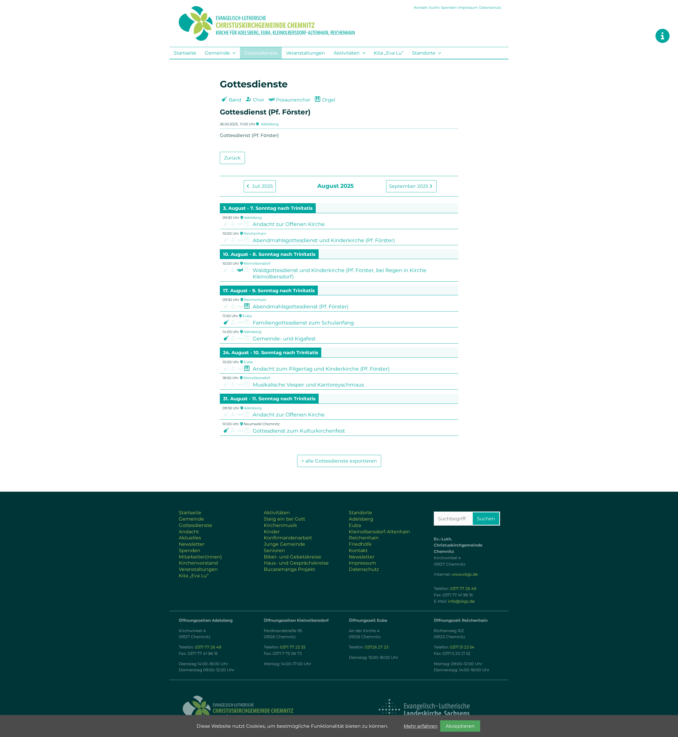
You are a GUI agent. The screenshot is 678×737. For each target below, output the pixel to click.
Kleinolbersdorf (257, 263)
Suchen (486, 518)
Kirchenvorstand (198, 563)
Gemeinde (217, 53)
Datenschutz (490, 7)
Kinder (272, 531)
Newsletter (191, 544)
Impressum (468, 7)
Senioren (274, 550)
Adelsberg (270, 124)
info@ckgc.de (461, 601)
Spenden (449, 7)
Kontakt (421, 7)
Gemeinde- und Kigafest (284, 338)
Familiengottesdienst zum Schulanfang (303, 322)
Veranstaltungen (305, 53)
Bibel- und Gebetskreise (292, 557)
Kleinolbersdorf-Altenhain (379, 531)
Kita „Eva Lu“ (389, 53)
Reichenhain (255, 233)
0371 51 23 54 (462, 647)
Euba (247, 316)
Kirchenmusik (280, 525)
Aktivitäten (347, 53)
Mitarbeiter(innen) (200, 557)
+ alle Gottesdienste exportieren (339, 461)
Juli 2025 (262, 186)
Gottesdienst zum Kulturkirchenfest (299, 431)
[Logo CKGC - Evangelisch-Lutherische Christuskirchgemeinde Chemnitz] (254, 710)
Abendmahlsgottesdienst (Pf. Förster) (301, 306)
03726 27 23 (376, 647)
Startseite (185, 53)
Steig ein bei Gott (284, 519)
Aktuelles (190, 537)
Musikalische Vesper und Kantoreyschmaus (308, 384)
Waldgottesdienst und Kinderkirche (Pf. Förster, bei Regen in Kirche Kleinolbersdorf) (339, 273)
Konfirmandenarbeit (288, 537)
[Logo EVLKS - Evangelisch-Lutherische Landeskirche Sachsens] (424, 709)
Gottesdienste (261, 53)
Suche (434, 7)
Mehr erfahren (421, 726)
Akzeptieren (460, 726)
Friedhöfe (360, 544)
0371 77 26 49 (463, 588)
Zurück (232, 158)
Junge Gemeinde (284, 544)
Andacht (189, 531)
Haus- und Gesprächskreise (296, 563)
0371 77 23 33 (292, 647)
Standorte (423, 53)
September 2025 (409, 186)
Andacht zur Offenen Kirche (289, 224)
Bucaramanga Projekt (289, 569)
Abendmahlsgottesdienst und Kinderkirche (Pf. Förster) (324, 240)
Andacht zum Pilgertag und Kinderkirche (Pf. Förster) (321, 369)
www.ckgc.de (465, 574)
